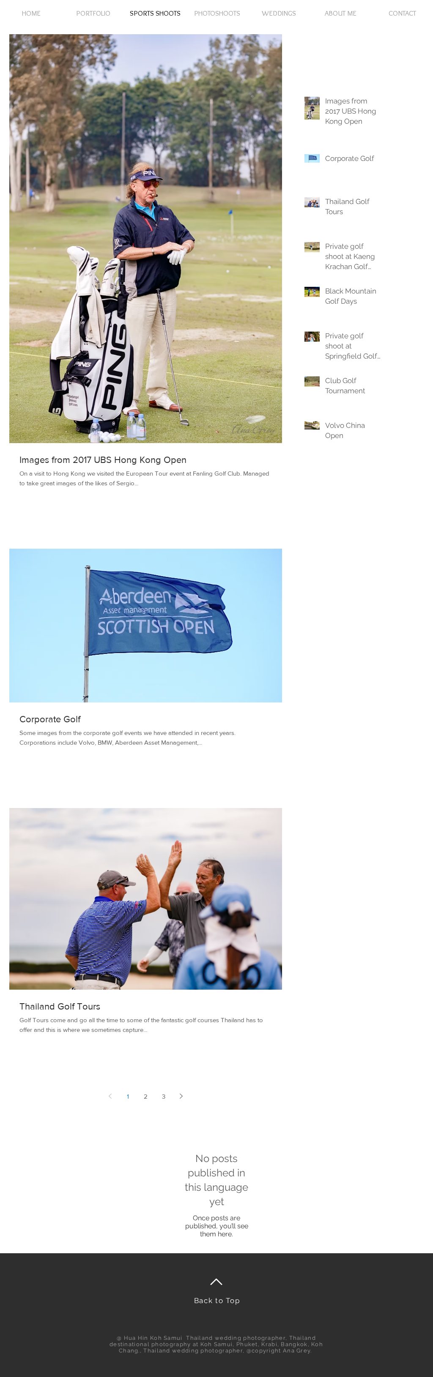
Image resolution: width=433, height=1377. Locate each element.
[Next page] (181, 1096)
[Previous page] (110, 1096)
